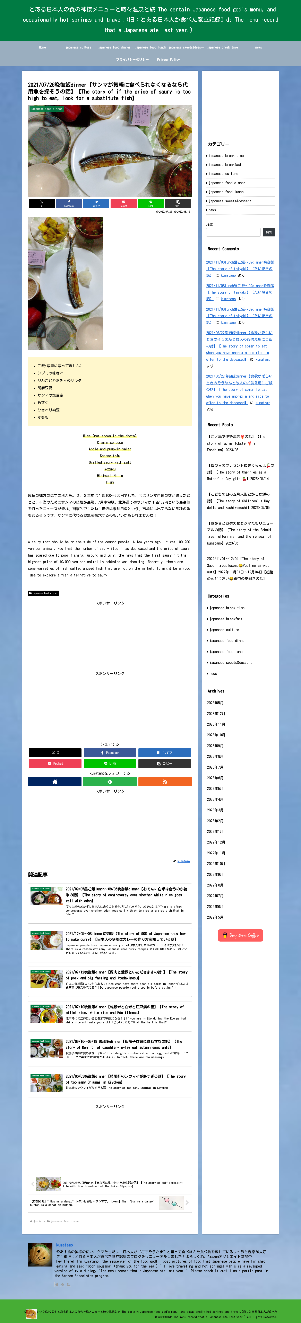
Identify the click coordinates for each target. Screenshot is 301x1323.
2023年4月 (215, 799)
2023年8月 (215, 756)
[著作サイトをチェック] (54, 781)
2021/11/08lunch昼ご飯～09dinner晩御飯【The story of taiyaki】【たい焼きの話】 (240, 268)
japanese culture (223, 173)
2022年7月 (215, 896)
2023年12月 (216, 713)
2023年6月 (215, 778)
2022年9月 (215, 874)
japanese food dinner (45, 593)
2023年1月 (215, 831)
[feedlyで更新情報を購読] (110, 781)
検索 (210, 225)
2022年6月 (215, 906)
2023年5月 (215, 788)
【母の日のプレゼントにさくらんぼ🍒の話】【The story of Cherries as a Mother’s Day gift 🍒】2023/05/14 (240, 472)
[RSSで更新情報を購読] (165, 781)
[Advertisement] (110, 635)
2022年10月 (216, 863)
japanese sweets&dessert (230, 201)
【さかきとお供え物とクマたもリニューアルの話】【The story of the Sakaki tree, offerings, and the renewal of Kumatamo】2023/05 (240, 533)
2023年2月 (215, 821)
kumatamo (228, 275)
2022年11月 (216, 853)
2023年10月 (216, 735)
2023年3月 (215, 810)
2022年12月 (216, 842)
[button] (178, 203)
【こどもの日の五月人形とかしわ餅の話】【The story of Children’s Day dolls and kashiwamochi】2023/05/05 (238, 500)
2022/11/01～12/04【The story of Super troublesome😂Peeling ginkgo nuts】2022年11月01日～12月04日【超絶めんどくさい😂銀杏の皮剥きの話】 (240, 568)
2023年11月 (216, 724)
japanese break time (226, 155)
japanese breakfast (225, 164)
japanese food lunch (226, 192)
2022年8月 (215, 885)
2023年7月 (215, 767)
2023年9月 (215, 746)
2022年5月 (215, 917)
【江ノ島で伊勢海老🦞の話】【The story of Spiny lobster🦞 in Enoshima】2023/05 (236, 443)
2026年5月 (215, 703)
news (212, 210)
